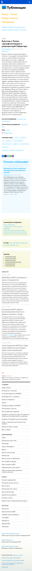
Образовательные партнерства (11, 467)
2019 (11, 245)
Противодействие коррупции (10, 411)
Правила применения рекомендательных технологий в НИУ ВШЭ (12, 563)
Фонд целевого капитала (9, 408)
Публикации (16, 7)
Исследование (11, 335)
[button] (3, 165)
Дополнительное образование (11, 458)
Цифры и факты (6, 387)
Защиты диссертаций (8, 492)
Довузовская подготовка (9, 440)
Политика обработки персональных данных (13, 560)
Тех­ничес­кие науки (10, 265)
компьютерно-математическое (12, 232)
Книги (5, 14)
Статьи (14, 14)
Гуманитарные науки (10, 256)
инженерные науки (20, 230)
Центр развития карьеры (9, 461)
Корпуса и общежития (8, 399)
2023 (23, 243)
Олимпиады (5, 443)
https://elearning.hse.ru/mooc (10, 546)
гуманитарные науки (9, 230)
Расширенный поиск (20, 27)
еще (17, 245)
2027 (11, 243)
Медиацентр (5, 520)
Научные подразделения (9, 480)
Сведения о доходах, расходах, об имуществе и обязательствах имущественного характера (16, 415)
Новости (5, 272)
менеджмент (7, 234)
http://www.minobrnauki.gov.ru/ (11, 533)
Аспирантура (5, 455)
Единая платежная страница (10, 427)
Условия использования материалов (11, 558)
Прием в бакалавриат (8, 446)
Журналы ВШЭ (6, 523)
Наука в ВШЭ (23, 30)
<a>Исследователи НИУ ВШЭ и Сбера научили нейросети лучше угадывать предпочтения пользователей (15, 347)
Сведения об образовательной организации (14, 419)
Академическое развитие (9, 495)
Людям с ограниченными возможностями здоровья (14, 423)
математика (24, 232)
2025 (17, 243)
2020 (8, 245)
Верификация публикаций (8, 27)
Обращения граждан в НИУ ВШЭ (11, 405)
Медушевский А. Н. (8, 175)
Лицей (3, 437)
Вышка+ (4, 449)
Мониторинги (6, 486)
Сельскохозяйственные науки (13, 262)
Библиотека (5, 509)
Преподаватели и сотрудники (10, 396)
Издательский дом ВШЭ (8, 511)
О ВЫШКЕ (5, 384)
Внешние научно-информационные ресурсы (14, 501)
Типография (5, 517)
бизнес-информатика (9, 224)
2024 (20, 243)
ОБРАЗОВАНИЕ (7, 434)
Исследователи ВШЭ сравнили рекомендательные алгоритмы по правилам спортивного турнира (13, 311)
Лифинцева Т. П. (6, 51)
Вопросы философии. (7, 49)
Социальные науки (10, 264)
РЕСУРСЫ (5, 505)
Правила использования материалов (10, 30)
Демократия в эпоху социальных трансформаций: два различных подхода (15, 170)
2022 (26, 243)
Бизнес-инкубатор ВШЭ (8, 464)
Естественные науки (10, 258)
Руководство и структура (9, 390)
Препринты (8, 21)
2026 (14, 243)
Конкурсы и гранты (7, 498)
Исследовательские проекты (10, 483)
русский (8, 130)
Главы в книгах (10, 18)
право (12, 234)
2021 (5, 245)
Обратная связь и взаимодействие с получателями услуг (12, 471)
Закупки (4, 402)
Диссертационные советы (9, 489)
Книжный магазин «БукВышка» (10, 514)
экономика (24, 234)
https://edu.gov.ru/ (7, 540)
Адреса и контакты (18, 555)
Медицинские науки (10, 260)
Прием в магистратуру (8, 452)
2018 (14, 245)
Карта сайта (5, 567)
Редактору (28, 569)
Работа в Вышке (6, 429)
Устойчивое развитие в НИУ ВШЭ (11, 393)
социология (17, 234)
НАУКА (4, 477)
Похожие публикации (16, 161)
